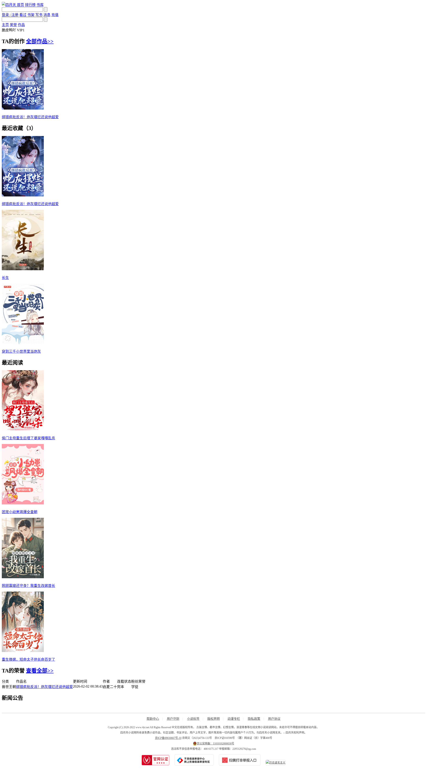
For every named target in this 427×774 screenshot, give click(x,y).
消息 (46, 15)
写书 (38, 15)
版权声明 (213, 718)
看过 (22, 15)
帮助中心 (153, 718)
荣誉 (13, 25)
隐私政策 (254, 718)
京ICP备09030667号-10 (168, 738)
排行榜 (30, 5)
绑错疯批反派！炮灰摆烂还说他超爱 (44, 687)
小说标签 (193, 718)
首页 (20, 5)
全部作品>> (40, 41)
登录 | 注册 (10, 15)
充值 (54, 15)
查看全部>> (40, 671)
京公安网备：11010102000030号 (215, 743)
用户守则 (173, 718)
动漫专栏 (234, 718)
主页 (5, 25)
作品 (21, 25)
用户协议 (274, 718)
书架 (30, 15)
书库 (40, 5)
